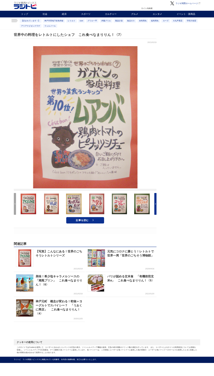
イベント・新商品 (186, 14)
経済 (64, 14)
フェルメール (50, 26)
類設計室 (119, 21)
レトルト (71, 21)
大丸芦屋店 (177, 21)
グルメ (134, 14)
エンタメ (157, 14)
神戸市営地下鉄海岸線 (53, 21)
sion (81, 21)
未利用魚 (143, 21)
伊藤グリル (106, 21)
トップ (24, 14)
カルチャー (111, 14)
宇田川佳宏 (191, 21)
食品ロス (131, 21)
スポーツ (85, 14)
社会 (45, 14)
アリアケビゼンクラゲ (30, 26)
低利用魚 (155, 21)
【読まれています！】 (30, 21)
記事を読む (82, 220)
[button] (155, 204)
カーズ (166, 21)
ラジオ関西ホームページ (187, 3)
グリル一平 (92, 21)
